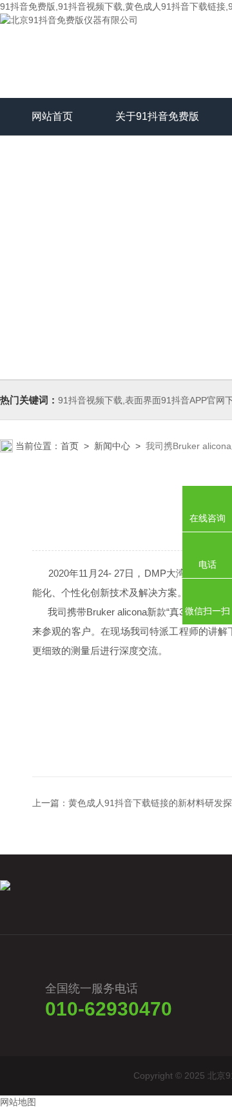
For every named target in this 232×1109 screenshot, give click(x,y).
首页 (70, 446)
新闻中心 (112, 446)
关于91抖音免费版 (157, 116)
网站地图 (18, 1102)
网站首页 (52, 116)
